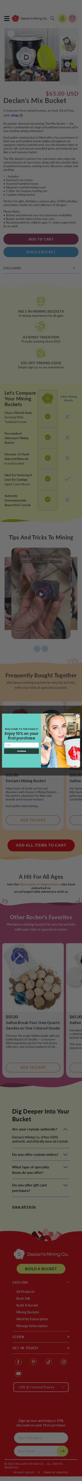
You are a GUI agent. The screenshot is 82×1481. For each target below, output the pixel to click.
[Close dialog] (77, 716)
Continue (21, 751)
